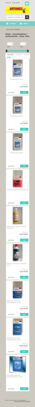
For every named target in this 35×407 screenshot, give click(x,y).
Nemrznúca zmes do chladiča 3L (17, 189)
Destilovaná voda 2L (16, 79)
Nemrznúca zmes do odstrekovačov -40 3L (14, 301)
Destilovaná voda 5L (16, 153)
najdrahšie (26, 54)
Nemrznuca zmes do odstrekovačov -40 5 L (14, 339)
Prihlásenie (8, 2)
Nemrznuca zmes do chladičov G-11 (17, 264)
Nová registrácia (16, 2)
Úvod (7, 29)
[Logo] (17, 10)
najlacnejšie (18, 54)
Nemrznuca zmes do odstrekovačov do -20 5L (15, 376)
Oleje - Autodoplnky (15, 29)
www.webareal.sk (21, 400)
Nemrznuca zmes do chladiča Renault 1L (16, 227)
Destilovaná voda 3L (16, 116)
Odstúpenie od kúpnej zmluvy (22, 401)
